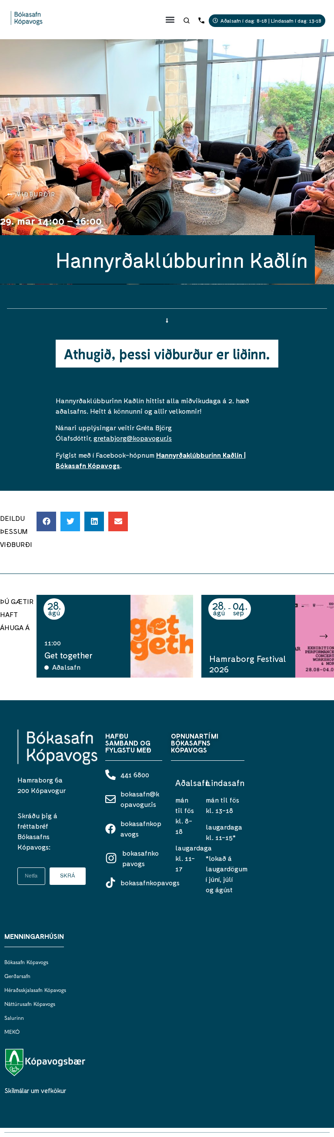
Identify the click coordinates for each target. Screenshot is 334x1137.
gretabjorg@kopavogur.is (133, 438)
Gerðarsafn (17, 976)
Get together (68, 655)
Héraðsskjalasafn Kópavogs (35, 990)
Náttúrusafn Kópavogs (29, 1004)
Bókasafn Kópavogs (26, 962)
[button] (170, 19)
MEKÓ (12, 1032)
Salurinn (14, 1018)
